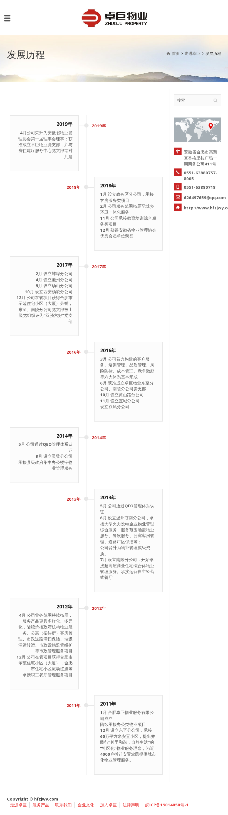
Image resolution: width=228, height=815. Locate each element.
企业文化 (86, 804)
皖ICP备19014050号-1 (167, 804)
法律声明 (131, 804)
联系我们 (63, 804)
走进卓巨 (18, 804)
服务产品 (41, 804)
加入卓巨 (108, 804)
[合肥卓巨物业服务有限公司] (114, 17)
